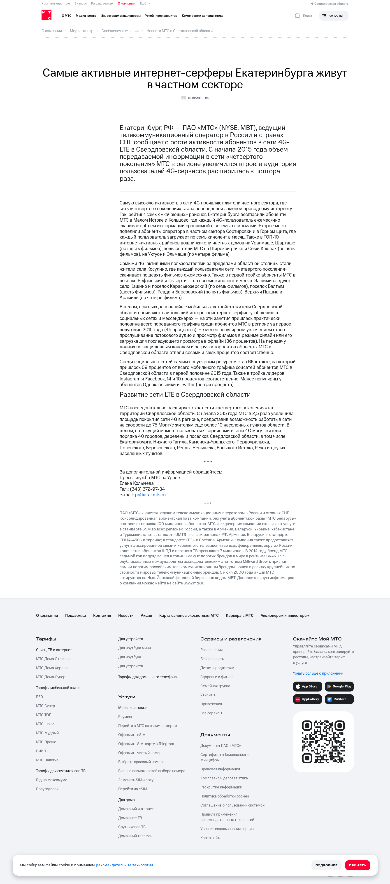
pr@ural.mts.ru (150, 495)
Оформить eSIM (132, 735)
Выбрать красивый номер (140, 762)
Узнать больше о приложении (318, 673)
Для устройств (130, 639)
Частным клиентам (56, 3)
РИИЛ (41, 751)
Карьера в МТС (239, 615)
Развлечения (211, 650)
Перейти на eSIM (132, 789)
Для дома (126, 800)
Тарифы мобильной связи (57, 688)
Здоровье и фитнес (216, 677)
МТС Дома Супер (50, 677)
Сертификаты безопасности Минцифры (224, 757)
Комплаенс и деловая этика (224, 778)
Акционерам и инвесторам (285, 615)
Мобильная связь (132, 707)
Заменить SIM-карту (135, 780)
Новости (126, 615)
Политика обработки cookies (224, 796)
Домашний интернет (136, 809)
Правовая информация (220, 769)
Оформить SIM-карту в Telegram (146, 744)
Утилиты (207, 695)
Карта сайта (210, 838)
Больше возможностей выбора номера (151, 771)
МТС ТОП (43, 715)
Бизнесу (80, 3)
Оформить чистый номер (140, 753)
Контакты (102, 615)
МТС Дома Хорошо (52, 668)
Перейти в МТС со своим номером (147, 726)
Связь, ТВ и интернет (54, 650)
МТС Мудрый (47, 733)
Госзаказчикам (102, 3)
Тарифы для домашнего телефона (147, 677)
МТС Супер (45, 706)
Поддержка (75, 615)
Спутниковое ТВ (132, 827)
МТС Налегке (47, 760)
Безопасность (212, 659)
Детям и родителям (217, 668)
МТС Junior (45, 724)
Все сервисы (211, 713)
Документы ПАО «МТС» (220, 745)
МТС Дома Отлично (53, 659)
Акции (146, 615)
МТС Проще (46, 742)
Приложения (211, 704)
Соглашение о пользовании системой (232, 805)
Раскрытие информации (221, 787)
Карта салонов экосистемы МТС (189, 615)
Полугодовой (47, 789)
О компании (126, 3)
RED (39, 697)
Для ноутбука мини (134, 648)
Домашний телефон (135, 836)
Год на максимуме (51, 780)
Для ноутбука (129, 657)
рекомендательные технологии (124, 865)
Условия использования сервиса (227, 829)
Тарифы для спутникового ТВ (61, 771)
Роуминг (125, 717)
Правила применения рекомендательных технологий (227, 817)
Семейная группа (215, 686)
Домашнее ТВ (130, 818)
